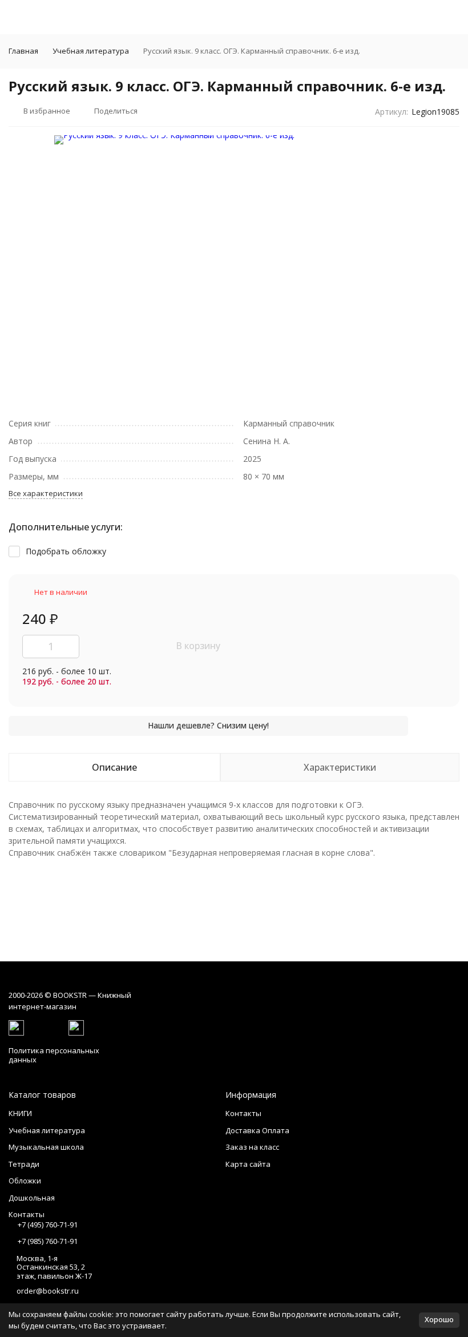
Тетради (24, 1164)
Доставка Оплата (257, 1130)
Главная (23, 51)
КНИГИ (20, 1113)
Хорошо (439, 1319)
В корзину (198, 645)
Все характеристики (46, 493)
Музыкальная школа (46, 1147)
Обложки (25, 1180)
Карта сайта (248, 1164)
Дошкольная (32, 1198)
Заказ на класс (252, 1147)
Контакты (243, 1113)
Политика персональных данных (54, 1055)
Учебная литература (91, 51)
